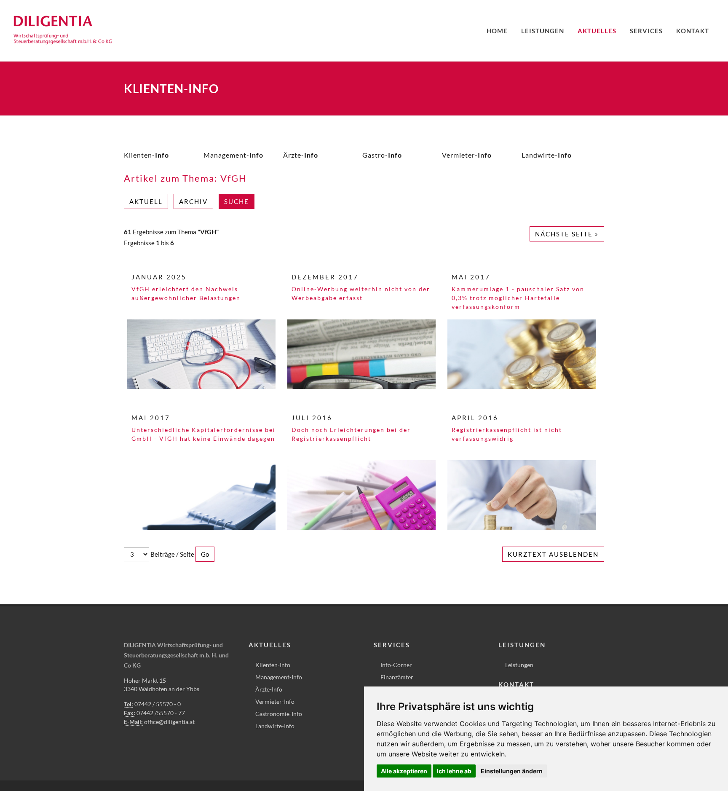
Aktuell (146, 201)
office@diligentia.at (169, 721)
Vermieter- (467, 155)
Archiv (193, 201)
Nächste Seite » (567, 234)
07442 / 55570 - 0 (157, 704)
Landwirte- (547, 155)
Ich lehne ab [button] (454, 771)
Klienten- (146, 155)
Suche (236, 201)
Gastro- (382, 155)
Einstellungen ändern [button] (512, 771)
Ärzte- (300, 155)
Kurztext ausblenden (553, 554)
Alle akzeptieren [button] (404, 771)
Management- (233, 155)
